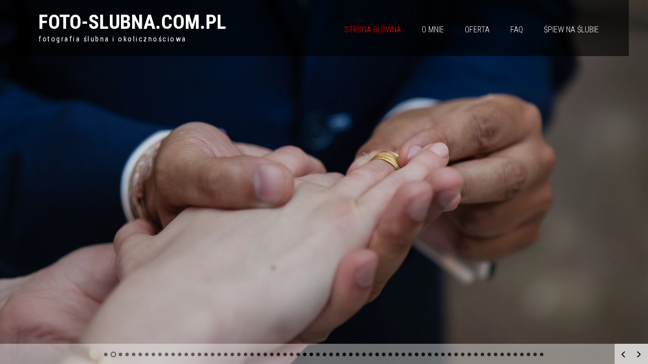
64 (522, 354)
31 (305, 354)
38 (351, 354)
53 (450, 354)
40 (364, 354)
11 (173, 354)
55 (463, 354)
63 (515, 354)
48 (417, 354)
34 (324, 354)
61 (502, 354)
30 (298, 354)
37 (344, 354)
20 (232, 354)
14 (193, 354)
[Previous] (623, 354)
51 (436, 354)
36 (338, 354)
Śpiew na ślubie (571, 29)
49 (423, 354)
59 (489, 354)
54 (456, 354)
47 (410, 354)
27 (278, 354)
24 (259, 354)
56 (469, 354)
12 (180, 354)
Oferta (477, 29)
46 (403, 354)
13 (186, 354)
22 (246, 354)
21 (239, 354)
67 (542, 354)
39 (357, 354)
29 (292, 354)
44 (390, 354)
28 (285, 354)
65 (528, 354)
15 (199, 354)
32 (311, 354)
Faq (516, 29)
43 (384, 354)
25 (265, 354)
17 (213, 354)
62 (509, 354)
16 (206, 354)
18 (219, 354)
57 (476, 354)
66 (535, 354)
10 (167, 354)
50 (430, 354)
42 (377, 354)
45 (397, 354)
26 (272, 354)
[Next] (639, 354)
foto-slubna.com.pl (132, 22)
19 (226, 354)
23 (252, 354)
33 (318, 354)
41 (371, 354)
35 (331, 354)
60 (496, 354)
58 (482, 354)
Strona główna (372, 29)
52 (443, 354)
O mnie (433, 29)
